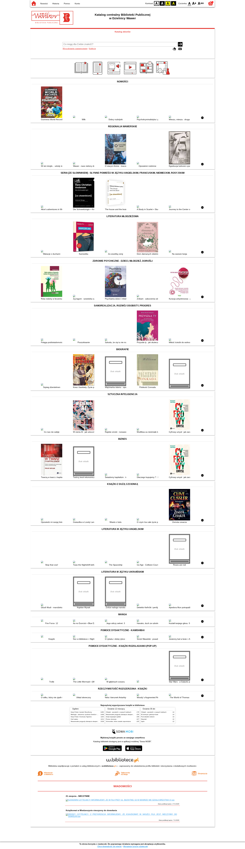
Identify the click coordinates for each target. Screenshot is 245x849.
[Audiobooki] (114, 74)
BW (162, 3)
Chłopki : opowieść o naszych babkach (118, 712)
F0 (189, 3)
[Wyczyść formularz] (174, 49)
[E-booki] (98, 74)
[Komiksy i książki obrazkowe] (147, 74)
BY (173, 3)
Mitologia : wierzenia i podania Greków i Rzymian (87, 714)
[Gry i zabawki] (163, 74)
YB (167, 3)
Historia (55, 3)
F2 (200, 3)
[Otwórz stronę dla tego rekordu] (52, 102)
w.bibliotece (109, 766)
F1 (194, 3)
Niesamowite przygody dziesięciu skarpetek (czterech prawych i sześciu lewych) (96, 721)
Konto (77, 3)
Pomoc (67, 3)
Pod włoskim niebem (147, 717)
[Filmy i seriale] (130, 74)
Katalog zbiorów (122, 32)
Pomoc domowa (111, 719)
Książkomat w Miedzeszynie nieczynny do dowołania (91, 810)
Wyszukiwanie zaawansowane (75, 49)
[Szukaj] (180, 44)
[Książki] (81, 74)
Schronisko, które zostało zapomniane (118, 721)
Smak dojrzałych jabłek (113, 717)
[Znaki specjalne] (180, 49)
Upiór (142, 721)
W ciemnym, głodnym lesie (149, 714)
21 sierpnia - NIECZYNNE (78, 796)
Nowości (44, 3)
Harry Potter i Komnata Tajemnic (81, 717)
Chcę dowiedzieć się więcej (109, 846)
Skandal (143, 719)
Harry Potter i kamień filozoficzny (81, 712)
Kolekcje (92, 49)
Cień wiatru (74, 719)
